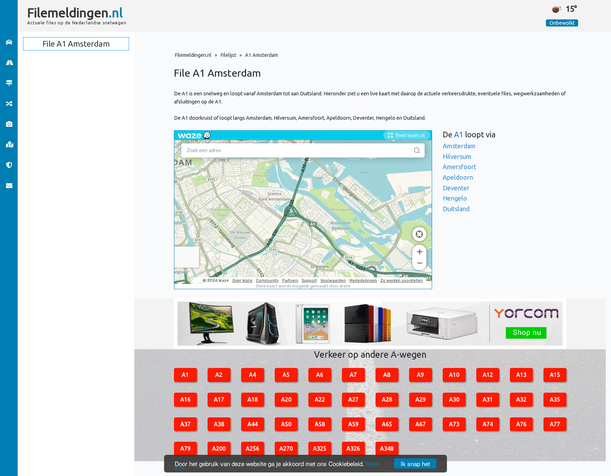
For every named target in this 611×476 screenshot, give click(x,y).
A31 (488, 399)
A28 (387, 399)
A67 (420, 424)
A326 (353, 448)
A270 (286, 448)
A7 (353, 374)
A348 (387, 448)
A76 (521, 424)
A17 (219, 399)
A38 (219, 424)
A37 (185, 424)
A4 (252, 374)
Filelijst (228, 55)
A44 (253, 424)
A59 (353, 424)
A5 (286, 374)
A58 (320, 424)
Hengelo (455, 198)
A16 (185, 399)
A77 (555, 424)
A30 (454, 399)
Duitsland (456, 208)
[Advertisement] (352, 16)
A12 (488, 374)
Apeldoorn (458, 177)
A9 (420, 374)
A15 (555, 374)
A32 (521, 399)
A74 (488, 424)
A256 (252, 448)
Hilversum (457, 156)
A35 (555, 399)
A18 (253, 399)
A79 (185, 448)
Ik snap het (415, 463)
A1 (185, 374)
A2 (218, 374)
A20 (286, 399)
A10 (454, 374)
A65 (387, 424)
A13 (521, 374)
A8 (386, 374)
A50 (286, 424)
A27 (353, 399)
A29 (420, 399)
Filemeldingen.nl (193, 55)
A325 (319, 448)
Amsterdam (459, 145)
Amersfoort (459, 166)
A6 (319, 374)
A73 (454, 424)
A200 (219, 448)
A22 (320, 399)
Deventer (456, 187)
